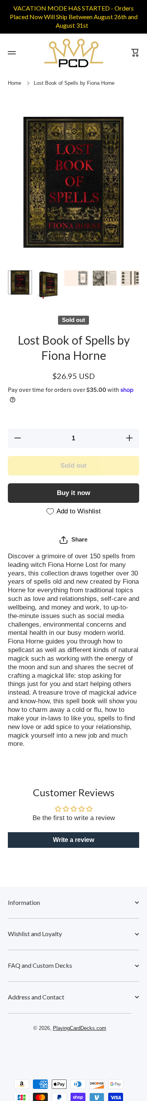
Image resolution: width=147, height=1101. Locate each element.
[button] (73, 540)
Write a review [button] (73, 839)
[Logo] (73, 53)
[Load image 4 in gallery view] (105, 278)
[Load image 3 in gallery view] (76, 278)
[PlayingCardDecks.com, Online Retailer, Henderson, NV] (69, 1050)
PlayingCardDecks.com (79, 1028)
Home (14, 83)
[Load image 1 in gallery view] (20, 282)
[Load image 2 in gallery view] (48, 285)
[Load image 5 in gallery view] (133, 278)
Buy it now (73, 493)
